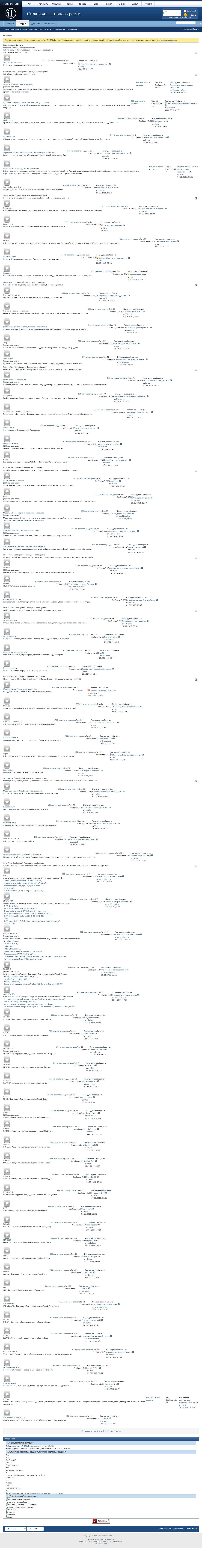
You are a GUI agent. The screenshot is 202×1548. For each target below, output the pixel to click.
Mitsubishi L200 (98, 1193)
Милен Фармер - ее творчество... (126, 707)
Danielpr (41, 1475)
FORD (5, 1097)
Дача (5, 496)
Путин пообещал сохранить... (137, 328)
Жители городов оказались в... (184, 104)
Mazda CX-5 (90, 1161)
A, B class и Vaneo (11, 941)
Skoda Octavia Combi (92, 1320)
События (56, 4)
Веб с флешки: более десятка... (156, 381)
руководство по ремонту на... (119, 1352)
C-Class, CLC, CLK (10, 944)
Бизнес (122, 4)
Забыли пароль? (185, 17)
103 (7, 1480)
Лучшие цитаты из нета (141, 855)
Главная (10, 24)
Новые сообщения (11, 29)
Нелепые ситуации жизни (102, 691)
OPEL (5, 1208)
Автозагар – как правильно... (95, 808)
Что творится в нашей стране (81, 584)
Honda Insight (90, 1145)
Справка (23, 29)
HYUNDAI (7, 1176)
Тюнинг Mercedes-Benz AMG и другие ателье (23, 959)
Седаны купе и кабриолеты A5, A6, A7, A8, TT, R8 (25, 883)
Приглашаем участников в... (134, 621)
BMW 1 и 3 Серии (11, 906)
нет (100, 653)
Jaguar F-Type (92, 1368)
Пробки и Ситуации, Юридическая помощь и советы (26, 103)
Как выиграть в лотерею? (89, 771)
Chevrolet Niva (110, 1384)
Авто (30, 4)
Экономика (8, 224)
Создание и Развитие (12, 63)
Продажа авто (9, 137)
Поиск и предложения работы (16, 652)
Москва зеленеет (137, 275)
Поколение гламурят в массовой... (107, 792)
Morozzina (58, 1493)
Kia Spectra (83, 1288)
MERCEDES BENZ (10, 934)
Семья (69, 4)
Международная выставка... (139, 412)
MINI (6, 919)
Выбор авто (8, 120)
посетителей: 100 (19, 1446)
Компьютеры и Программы (15, 380)
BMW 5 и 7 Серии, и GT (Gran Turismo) (20, 908)
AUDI (5, 876)
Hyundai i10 (91, 1177)
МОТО (6, 1399)
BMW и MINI (8, 901)
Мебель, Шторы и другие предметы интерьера (23, 513)
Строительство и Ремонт (13, 480)
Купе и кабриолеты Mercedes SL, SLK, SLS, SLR (23, 951)
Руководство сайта (112, 1431)
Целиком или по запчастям (155, 137)
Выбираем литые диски (106, 188)
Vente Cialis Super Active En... (117, 902)
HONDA (6, 1144)
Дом (96, 4)
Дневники (35, 24)
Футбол (6, 567)
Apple (5, 459)
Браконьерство (106, 739)
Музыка (6, 706)
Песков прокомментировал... (152, 209)
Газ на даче (114, 481)
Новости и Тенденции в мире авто (18, 84)
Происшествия (9, 257)
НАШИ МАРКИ (9, 1383)
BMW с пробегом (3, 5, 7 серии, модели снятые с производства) (32, 921)
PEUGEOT (7, 1240)
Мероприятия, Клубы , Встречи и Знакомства (22, 791)
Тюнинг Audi (9, 888)
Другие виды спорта (12, 599)
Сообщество (44, 29)
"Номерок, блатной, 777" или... (115, 153)
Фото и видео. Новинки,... (86, 428)
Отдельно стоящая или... (109, 444)
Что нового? (49, 24)
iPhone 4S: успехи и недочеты (115, 460)
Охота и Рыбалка (10, 738)
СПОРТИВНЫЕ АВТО (11, 1367)
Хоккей (6, 583)
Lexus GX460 (89, 1034)
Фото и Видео (9, 428)
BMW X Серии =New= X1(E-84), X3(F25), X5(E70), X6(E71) (28, 914)
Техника (82, 4)
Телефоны (7, 396)
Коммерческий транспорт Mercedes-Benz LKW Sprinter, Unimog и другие (35, 956)
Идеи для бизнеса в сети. (165, 241)
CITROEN (6, 1065)
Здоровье (7, 343)
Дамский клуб (9, 807)
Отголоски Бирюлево (113, 226)
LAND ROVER (8, 1304)
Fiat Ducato (104, 1419)
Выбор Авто (160, 122)
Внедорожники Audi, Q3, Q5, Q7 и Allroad (22, 886)
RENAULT (7, 1256)
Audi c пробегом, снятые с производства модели (25, 891)
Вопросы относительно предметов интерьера (24, 520)
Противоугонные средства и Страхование (21, 169)
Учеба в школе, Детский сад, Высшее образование (25, 327)
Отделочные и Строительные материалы (21, 531)
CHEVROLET (8, 1049)
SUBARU (6, 1224)
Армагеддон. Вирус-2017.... (126, 344)
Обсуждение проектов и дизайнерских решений (24, 547)
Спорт (109, 4)
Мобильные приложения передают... (130, 396)
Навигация (72, 29)
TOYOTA (6, 1017)
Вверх (194, 1529)
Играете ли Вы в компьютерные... (126, 755)
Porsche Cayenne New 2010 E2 (17, 979)
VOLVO (6, 1272)
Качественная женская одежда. (37, 1493)
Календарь (33, 29)
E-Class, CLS (8, 946)
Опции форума (59, 29)
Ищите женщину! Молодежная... (113, 296)
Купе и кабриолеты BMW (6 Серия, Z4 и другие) (24, 911)
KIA (4, 1288)
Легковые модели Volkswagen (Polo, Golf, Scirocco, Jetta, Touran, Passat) (34, 999)
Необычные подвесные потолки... (122, 531)
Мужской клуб (9, 823)
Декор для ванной (136, 547)
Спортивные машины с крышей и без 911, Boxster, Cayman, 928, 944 (33, 984)
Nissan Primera (91, 1113)
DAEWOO (7, 1081)
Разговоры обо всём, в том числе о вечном (22, 855)
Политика (7, 208)
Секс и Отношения (11, 839)
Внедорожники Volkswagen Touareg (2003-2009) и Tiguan (28, 1004)
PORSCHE (7, 969)
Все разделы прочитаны (92, 1431)
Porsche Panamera (11, 982)
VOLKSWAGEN (9, 994)
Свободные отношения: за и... (83, 840)
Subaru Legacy (92, 1225)
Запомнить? (191, 11)
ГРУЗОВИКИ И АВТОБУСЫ (14, 1418)
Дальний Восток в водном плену (113, 258)
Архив (188, 1529)
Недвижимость (9, 636)
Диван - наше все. (124, 514)
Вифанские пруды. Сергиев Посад (140, 600)
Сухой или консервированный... (131, 360)
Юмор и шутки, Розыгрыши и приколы (20, 689)
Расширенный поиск (190, 29)
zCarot (104, 1544)
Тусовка (148, 4)
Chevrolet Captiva (97, 1050)
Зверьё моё (8, 359)
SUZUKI (6, 1335)
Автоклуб (43, 4)
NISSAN (6, 1113)
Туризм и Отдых (10, 620)
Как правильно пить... (132, 312)
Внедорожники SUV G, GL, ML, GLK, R (19, 954)
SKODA (6, 1320)
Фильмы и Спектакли (12, 722)
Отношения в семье (11, 295)
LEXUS (5, 1033)
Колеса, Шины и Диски (13, 187)
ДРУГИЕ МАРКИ (10, 1351)
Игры (5, 754)
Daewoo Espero (90, 1081)
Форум (23, 24)
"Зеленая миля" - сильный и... (104, 723)
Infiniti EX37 (92, 1129)
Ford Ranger (87, 1097)
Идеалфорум (178, 1529)
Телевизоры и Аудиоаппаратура (17, 412)
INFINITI (6, 1128)
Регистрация (173, 17)
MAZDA (6, 1160)
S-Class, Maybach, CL (12, 949)
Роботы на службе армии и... (104, 824)
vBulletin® (100, 1539)
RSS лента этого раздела (52, 61)
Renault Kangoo (90, 1257)
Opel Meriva (86, 1209)
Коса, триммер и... (142, 498)
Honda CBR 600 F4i (187, 1403)
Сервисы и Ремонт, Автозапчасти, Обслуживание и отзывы (29, 153)
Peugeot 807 (90, 1241)
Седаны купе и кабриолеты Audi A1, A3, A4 (22, 881)
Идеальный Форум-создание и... (95, 64)
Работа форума (9, 50)
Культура (7, 273)
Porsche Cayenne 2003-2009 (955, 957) (20, 977)
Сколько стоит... (111, 637)
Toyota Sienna (91, 1018)
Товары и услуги (10, 668)
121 (7, 1485)
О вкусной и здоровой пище (15, 311)
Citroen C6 (90, 1066)
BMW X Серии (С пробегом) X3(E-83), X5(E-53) (24, 916)
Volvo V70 (89, 1273)
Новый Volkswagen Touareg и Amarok (19, 1002)
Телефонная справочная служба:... (97, 669)
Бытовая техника (10, 443)
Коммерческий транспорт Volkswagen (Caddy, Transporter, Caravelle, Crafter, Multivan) (40, 1007)
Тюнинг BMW (9, 924)
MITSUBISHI (8, 1192)
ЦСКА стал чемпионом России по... (125, 568)
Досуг (135, 4)
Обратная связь (165, 1529)
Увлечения (7, 770)
